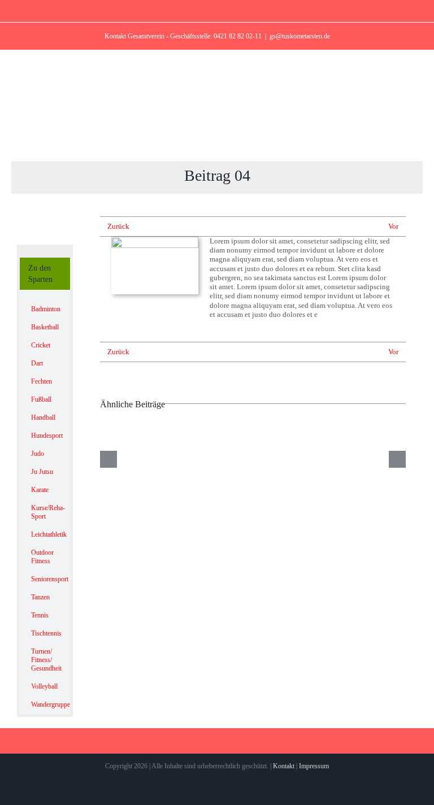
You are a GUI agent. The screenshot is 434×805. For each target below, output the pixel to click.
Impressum (314, 766)
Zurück (118, 226)
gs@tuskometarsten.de (300, 36)
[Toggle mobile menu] (412, 143)
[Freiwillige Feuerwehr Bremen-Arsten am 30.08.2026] (253, 459)
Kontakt (283, 766)
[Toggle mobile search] (392, 143)
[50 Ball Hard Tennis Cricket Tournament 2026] (146, 459)
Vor (393, 226)
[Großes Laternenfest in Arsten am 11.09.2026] (359, 459)
